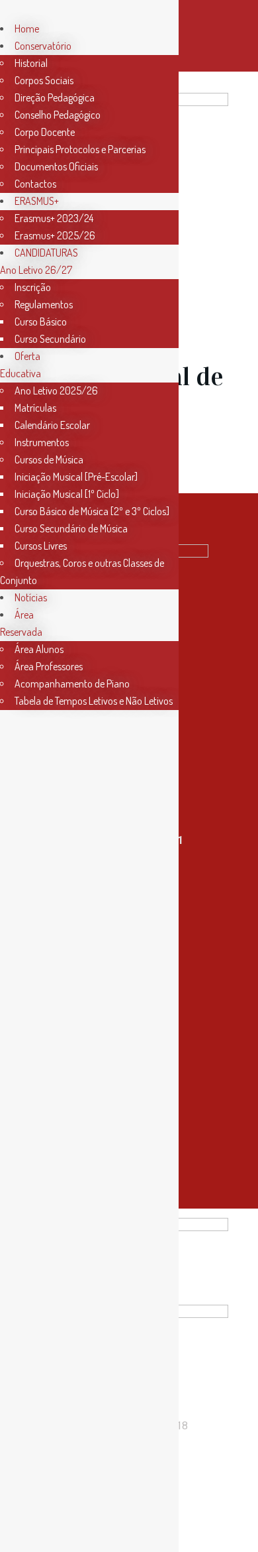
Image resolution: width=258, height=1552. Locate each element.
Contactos (35, 183)
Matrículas (35, 407)
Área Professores (49, 666)
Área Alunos (39, 649)
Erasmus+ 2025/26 (55, 235)
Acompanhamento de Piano (72, 683)
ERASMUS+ (37, 201)
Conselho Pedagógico (58, 114)
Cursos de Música (49, 459)
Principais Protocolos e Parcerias (80, 149)
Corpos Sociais (44, 80)
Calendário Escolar (52, 425)
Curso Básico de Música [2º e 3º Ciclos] (92, 511)
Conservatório (43, 45)
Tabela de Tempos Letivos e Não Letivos (94, 700)
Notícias (31, 597)
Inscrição (33, 287)
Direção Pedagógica (55, 97)
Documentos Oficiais (56, 166)
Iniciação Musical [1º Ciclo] (67, 494)
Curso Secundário (50, 338)
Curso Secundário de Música (71, 528)
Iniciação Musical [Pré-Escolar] (76, 476)
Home (27, 28)
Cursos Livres (41, 545)
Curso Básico (41, 321)
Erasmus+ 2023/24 (54, 218)
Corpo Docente (45, 132)
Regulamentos (44, 304)
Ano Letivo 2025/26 (56, 390)
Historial (31, 63)
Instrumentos (42, 442)
